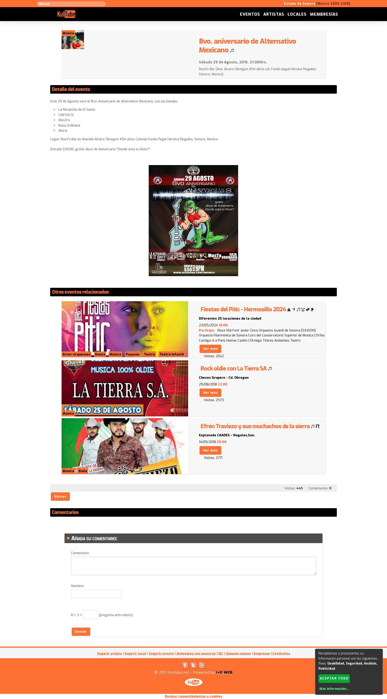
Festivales (281, 653)
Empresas (262, 653)
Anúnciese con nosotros (196, 653)
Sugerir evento (161, 653)
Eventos (250, 14)
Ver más (210, 348)
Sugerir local (135, 653)
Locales (297, 14)
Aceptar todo (334, 678)
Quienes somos (238, 653)
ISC (220, 653)
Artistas (273, 14)
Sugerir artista (109, 653)
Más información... (334, 689)
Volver (60, 496)
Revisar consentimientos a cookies (193, 696)
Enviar (81, 631)
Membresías (324, 14)
